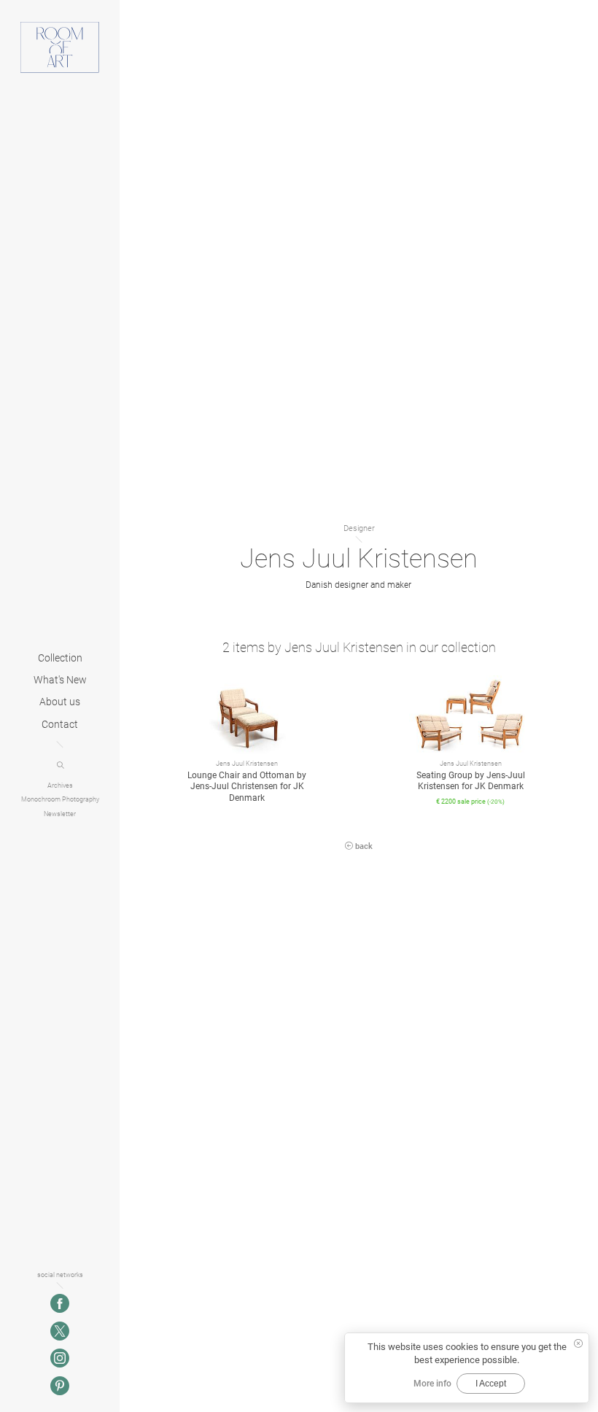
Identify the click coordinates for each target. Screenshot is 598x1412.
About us (59, 703)
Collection (60, 658)
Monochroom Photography (60, 800)
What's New (60, 680)
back (363, 846)
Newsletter (60, 814)
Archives (60, 785)
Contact (60, 724)
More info (432, 1383)
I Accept (490, 1383)
